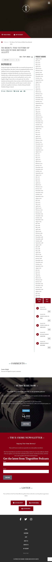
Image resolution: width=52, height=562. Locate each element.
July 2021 (38, 177)
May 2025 (38, 88)
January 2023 (39, 142)
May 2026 (38, 65)
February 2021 (39, 187)
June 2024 (38, 109)
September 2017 (39, 266)
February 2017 (39, 280)
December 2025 (39, 74)
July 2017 (38, 270)
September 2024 (39, 103)
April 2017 (38, 276)
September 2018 (39, 243)
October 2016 (39, 287)
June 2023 (38, 132)
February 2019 (39, 233)
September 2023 (39, 127)
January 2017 (39, 282)
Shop (26, 537)
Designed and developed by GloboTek (32, 559)
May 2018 (38, 251)
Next (47, 300)
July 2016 (38, 293)
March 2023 (38, 138)
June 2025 (38, 86)
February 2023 (39, 140)
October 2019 (39, 218)
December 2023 (39, 121)
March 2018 (38, 254)
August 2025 (38, 82)
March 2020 (38, 208)
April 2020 (38, 206)
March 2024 (38, 115)
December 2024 (39, 97)
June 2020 (38, 202)
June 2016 (38, 295)
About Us (26, 541)
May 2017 (38, 274)
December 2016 (39, 284)
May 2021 (38, 181)
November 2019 (39, 216)
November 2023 (39, 123)
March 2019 (38, 231)
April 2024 (38, 113)
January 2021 (39, 189)
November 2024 (39, 99)
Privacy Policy (26, 553)
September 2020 (39, 196)
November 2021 (39, 169)
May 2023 (38, 134)
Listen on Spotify (18, 503)
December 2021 (39, 167)
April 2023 (38, 136)
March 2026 (38, 68)
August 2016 (38, 291)
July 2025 (38, 84)
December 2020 (39, 190)
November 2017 (39, 262)
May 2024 (38, 111)
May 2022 (38, 158)
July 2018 (38, 247)
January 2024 (39, 119)
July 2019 (38, 223)
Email (4, 469)
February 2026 (39, 70)
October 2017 (39, 264)
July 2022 (38, 154)
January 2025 (39, 95)
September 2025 (39, 80)
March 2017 (38, 278)
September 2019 (39, 220)
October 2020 (39, 194)
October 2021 (39, 171)
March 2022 (38, 161)
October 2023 (39, 125)
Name (4, 461)
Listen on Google (35, 503)
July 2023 (38, 130)
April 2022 (38, 159)
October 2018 (39, 241)
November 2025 (39, 76)
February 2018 (39, 256)
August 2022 (38, 152)
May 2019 (38, 227)
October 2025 (39, 78)
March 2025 (38, 92)
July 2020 (38, 200)
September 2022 (39, 150)
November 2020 (39, 192)
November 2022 (39, 146)
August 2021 (38, 175)
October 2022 (39, 148)
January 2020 (39, 212)
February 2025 (39, 94)
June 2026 (38, 63)
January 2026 (39, 72)
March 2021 (38, 185)
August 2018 (38, 245)
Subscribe (26, 411)
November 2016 (39, 285)
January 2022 (39, 165)
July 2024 (38, 107)
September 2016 (39, 289)
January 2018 (39, 258)
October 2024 (39, 101)
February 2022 (39, 163)
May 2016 (38, 297)
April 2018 (38, 252)
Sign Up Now (26, 424)
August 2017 (38, 268)
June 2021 (38, 179)
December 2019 (39, 214)
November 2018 (39, 239)
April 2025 (38, 90)
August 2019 (38, 221)
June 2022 (38, 156)
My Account (26, 548)
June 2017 (38, 272)
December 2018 (39, 237)
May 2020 (38, 204)
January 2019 (39, 235)
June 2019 (38, 225)
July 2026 (38, 61)
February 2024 (39, 117)
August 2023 (38, 128)
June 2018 (38, 249)
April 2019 (38, 229)
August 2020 (38, 198)
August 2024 (38, 105)
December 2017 (39, 260)
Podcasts (6, 42)
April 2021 (38, 183)
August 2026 (38, 59)
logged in (9, 371)
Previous (39, 300)
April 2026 (38, 66)
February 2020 (39, 210)
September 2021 (39, 173)
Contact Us (26, 544)
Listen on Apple (27, 508)
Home (26, 529)
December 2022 (39, 144)
